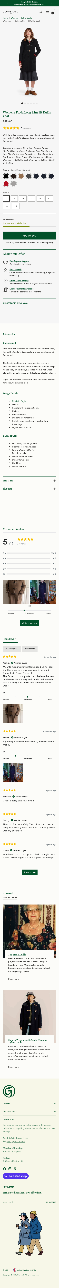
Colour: (16, 170)
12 (31, 198)
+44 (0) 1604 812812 (16, 1141)
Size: (6, 192)
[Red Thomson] (6, 184)
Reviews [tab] (10, 638)
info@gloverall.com (18, 1138)
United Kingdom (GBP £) (26, 1270)
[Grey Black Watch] (29, 176)
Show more (30, 872)
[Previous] (7, 3)
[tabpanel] (29, 762)
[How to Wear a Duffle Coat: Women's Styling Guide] (29, 1016)
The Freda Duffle (17, 954)
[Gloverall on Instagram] (10, 1169)
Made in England (20, 401)
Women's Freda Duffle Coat (15, 160)
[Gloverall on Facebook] (5, 1169)
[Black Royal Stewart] (6, 176)
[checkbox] (30, 649)
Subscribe (51, 1202)
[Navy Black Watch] (36, 176)
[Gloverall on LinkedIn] (15, 1169)
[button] (22, 103)
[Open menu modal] (47, 11)
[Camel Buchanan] (21, 176)
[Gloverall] (10, 12)
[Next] (51, 3)
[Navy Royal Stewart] (51, 176)
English (5, 1270)
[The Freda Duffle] (29, 931)
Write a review (29, 623)
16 (49, 198)
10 (23, 198)
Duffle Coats (26, 17)
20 (15, 205)
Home (5, 17)
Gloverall (20, 1275)
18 (7, 205)
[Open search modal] (40, 11)
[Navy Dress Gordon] (44, 176)
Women (14, 17)
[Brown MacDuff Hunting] (13, 176)
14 (40, 198)
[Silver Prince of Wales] (13, 184)
